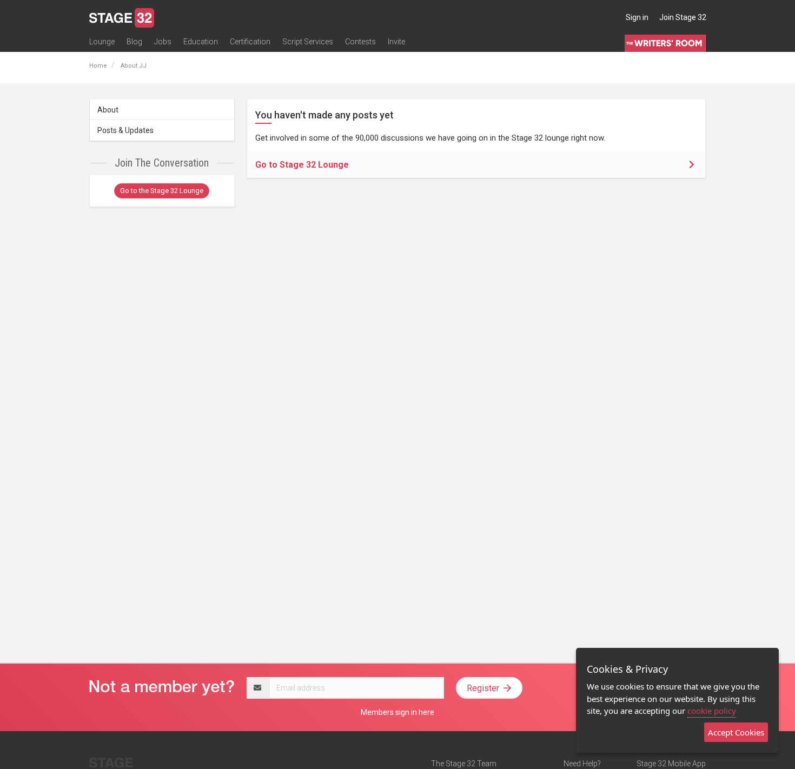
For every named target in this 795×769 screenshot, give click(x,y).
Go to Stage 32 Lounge (302, 165)
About (107, 109)
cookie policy (711, 710)
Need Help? (582, 763)
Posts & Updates (125, 130)
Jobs (162, 41)
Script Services (307, 41)
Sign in (637, 17)
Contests (360, 41)
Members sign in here (397, 712)
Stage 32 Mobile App (671, 763)
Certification (250, 41)
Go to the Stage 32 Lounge (161, 191)
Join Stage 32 (682, 17)
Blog (134, 41)
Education (200, 41)
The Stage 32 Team (463, 763)
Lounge (102, 41)
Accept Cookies (736, 732)
